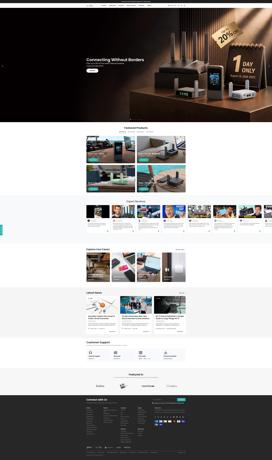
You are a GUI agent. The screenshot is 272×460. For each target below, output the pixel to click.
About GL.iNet (158, 407)
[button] (130, 119)
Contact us (91, 358)
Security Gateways (90, 425)
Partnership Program (108, 420)
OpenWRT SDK (141, 414)
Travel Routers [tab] (122, 131)
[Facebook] (155, 417)
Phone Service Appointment (127, 433)
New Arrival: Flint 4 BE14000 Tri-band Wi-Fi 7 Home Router (136, 1)
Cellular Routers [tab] (140, 131)
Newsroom (123, 418)
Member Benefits (131, 5)
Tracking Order (141, 410)
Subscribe (181, 399)
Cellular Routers (90, 416)
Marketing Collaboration (126, 442)
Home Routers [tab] (131, 131)
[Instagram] (158, 417)
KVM (145, 358)
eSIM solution (107, 413)
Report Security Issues (126, 439)
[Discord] (177, 417)
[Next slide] (182, 1)
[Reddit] (164, 417)
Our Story (123, 410)
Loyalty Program (124, 421)
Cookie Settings (154, 452)
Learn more (116, 358)
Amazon (140, 433)
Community (141, 5)
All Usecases (106, 417)
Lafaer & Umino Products (92, 427)
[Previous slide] (90, 1)
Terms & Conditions (90, 452)
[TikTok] (167, 417)
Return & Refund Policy (112, 452)
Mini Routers (89, 423)
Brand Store (140, 431)
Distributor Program (108, 422)
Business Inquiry (124, 435)
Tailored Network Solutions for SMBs (110, 410)
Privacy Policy (173, 403)
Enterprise (121, 5)
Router (140, 358)
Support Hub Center (142, 412)
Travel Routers (89, 412)
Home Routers (89, 414)
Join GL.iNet (123, 431)
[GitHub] (180, 417)
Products (104, 5)
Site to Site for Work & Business (111, 415)
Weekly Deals (112, 5)
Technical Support (125, 437)
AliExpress (140, 435)
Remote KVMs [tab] (149, 131)
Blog (122, 414)
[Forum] (183, 417)
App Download (141, 418)
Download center (168, 358)
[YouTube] (174, 417)
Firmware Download (142, 416)
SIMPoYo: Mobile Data (91, 429)
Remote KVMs (89, 418)
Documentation (141, 423)
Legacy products (90, 433)
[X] (171, 417)
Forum (122, 412)
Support (149, 5)
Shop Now (93, 160)
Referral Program (125, 423)
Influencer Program (125, 416)
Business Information (143, 452)
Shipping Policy (123, 452)
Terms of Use (181, 403)
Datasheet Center (142, 421)
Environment (132, 452)
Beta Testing (123, 425)
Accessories (89, 431)
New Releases (89, 410)
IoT (149, 358)
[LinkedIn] (161, 417)
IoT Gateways (89, 421)
